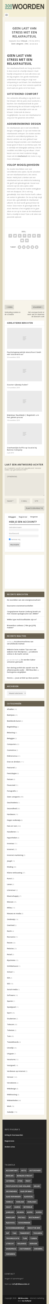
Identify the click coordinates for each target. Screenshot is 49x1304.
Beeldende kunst (14, 721)
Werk (9, 1106)
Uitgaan (10, 1053)
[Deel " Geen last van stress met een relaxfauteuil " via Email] (22, 240)
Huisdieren (11, 832)
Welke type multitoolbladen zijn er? (22, 619)
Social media (12, 989)
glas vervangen (13, 1196)
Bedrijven (11, 715)
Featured (11, 767)
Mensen (10, 902)
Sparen (10, 1001)
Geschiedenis (12, 802)
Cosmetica (11, 750)
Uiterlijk (10, 1048)
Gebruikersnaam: (15, 527)
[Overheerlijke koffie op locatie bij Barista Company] (24, 433)
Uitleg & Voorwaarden (14, 1135)
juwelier (10, 1212)
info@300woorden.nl (20, 1284)
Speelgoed (11, 1007)
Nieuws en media (14, 913)
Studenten (11, 1018)
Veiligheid (21, 1243)
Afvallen (10, 709)
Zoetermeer (25, 1249)
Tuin (9, 1036)
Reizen (9, 943)
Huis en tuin (12, 826)
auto (23, 1170)
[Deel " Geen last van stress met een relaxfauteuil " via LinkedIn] (29, 235)
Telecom (10, 1024)
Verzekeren (11, 1083)
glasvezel (28, 1196)
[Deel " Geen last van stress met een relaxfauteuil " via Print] (26, 240)
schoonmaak (24, 1223)
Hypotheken (12, 838)
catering (10, 1181)
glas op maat (26, 1191)
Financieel (11, 785)
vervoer (33, 1243)
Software (11, 995)
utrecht (10, 1243)
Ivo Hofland (26, 1301)
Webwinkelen (12, 1100)
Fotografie (11, 791)
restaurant (34, 1217)
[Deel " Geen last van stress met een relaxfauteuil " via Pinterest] (24, 235)
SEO (8, 983)
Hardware (11, 814)
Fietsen (10, 779)
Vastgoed (11, 1065)
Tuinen (33, 1238)
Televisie (10, 1030)
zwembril (38, 1249)
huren (17, 1207)
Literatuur (11, 890)
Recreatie (11, 937)
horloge (20, 1202)
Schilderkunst (12, 966)
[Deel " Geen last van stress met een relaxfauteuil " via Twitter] (15, 235)
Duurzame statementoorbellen (20, 606)
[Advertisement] (24, 275)
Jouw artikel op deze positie (26, 678)
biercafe (10, 1176)
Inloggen (12, 517)
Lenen (9, 884)
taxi (14, 1233)
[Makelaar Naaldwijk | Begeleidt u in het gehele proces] (24, 401)
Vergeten (34, 517)
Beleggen (11, 738)
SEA (8, 978)
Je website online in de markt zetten (22, 653)
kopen (39, 1212)
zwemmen (10, 1254)
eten (20, 1181)
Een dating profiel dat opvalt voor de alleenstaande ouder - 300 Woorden (22, 669)
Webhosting (12, 1094)
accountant (12, 1170)
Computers (11, 744)
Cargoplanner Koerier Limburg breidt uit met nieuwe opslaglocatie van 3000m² (24, 612)
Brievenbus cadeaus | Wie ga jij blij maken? (21, 626)
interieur (28, 1207)
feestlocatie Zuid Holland (18, 1186)
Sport (9, 1013)
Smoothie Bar (34, 1228)
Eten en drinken (13, 762)
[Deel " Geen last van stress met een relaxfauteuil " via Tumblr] (19, 235)
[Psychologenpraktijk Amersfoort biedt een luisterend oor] (24, 338)
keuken (20, 1212)
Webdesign (11, 1088)
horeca (9, 1202)
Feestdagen (12, 773)
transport (25, 1233)
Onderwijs (11, 919)
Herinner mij (15, 539)
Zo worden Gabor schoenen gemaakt (21, 661)
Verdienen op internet (16, 1071)
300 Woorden (23, 1298)
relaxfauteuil (22, 156)
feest (28, 1181)
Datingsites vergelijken (16, 672)
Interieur (10, 843)
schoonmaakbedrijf (15, 1228)
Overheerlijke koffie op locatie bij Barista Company (22, 449)
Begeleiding (12, 727)
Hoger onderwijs (13, 820)
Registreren (9, 1141)
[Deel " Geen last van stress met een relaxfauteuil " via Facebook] (10, 235)
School (9, 972)
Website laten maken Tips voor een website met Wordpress (21, 650)
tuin (25, 1238)
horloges (31, 1202)
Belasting (11, 732)
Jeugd (9, 861)
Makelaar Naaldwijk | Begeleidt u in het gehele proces (23, 416)
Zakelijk (10, 1112)
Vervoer (10, 1077)
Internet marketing (15, 855)
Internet (10, 849)
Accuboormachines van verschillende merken (20, 642)
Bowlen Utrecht (24, 1176)
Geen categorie (17, 44)
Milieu (9, 908)
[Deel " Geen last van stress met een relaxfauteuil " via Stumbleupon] (38, 235)
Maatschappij (12, 896)
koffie (30, 1212)
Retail (9, 954)
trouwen (37, 1233)
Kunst (9, 878)
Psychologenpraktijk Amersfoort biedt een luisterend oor (24, 353)
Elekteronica (12, 756)
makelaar (10, 1217)
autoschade (35, 1170)
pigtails (21, 1217)
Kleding (10, 867)
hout (8, 1207)
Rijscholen (11, 960)
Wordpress (11, 1249)
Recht (9, 931)
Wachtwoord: (14, 533)
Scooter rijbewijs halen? (17, 385)
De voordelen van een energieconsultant (24, 600)
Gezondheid (12, 808)
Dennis (10, 678)
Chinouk (24, 41)
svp (7, 1233)
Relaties (10, 948)
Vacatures (11, 1059)
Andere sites (10, 1147)
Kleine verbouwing (14, 873)
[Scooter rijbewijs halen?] (24, 370)
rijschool (10, 1223)
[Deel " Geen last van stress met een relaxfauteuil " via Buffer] (34, 235)
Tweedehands (13, 1042)
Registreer (23, 517)
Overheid (10, 925)
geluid (37, 1186)
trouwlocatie (12, 1238)
